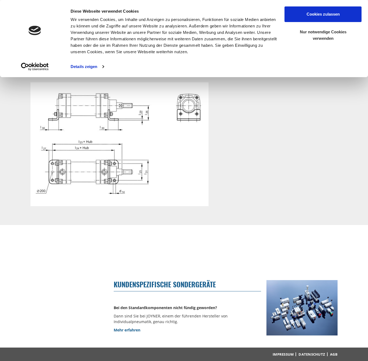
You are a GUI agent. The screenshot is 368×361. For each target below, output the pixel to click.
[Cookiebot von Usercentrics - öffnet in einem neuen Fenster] (34, 67)
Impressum (283, 354)
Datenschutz (311, 354)
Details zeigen (84, 66)
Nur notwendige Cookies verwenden (323, 35)
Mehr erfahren (127, 330)
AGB (334, 354)
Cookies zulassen (323, 14)
